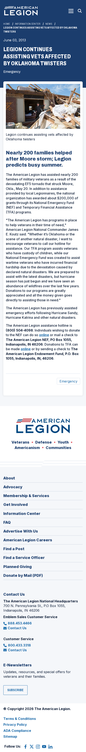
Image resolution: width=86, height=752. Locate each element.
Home (6, 23)
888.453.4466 (20, 623)
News (49, 23)
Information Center (27, 23)
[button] (70, 11)
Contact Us (17, 628)
